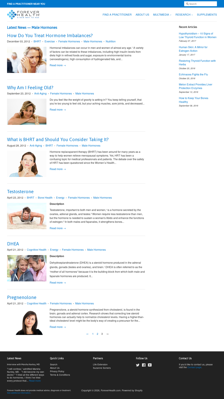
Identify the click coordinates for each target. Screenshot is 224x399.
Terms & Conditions (60, 374)
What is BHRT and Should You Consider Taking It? (58, 139)
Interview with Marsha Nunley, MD (23, 364)
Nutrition (111, 41)
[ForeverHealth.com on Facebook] (144, 365)
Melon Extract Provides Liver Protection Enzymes (195, 86)
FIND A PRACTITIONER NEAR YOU (26, 3)
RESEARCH (183, 14)
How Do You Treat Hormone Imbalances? (50, 35)
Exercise (50, 41)
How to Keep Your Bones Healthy (193, 99)
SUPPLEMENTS (207, 14)
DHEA (13, 243)
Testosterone (20, 191)
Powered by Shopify (132, 390)
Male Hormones (93, 41)
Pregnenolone (21, 297)
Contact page (194, 367)
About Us (55, 367)
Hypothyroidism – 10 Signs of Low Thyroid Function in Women (197, 35)
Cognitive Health (36, 249)
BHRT (37, 41)
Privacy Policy (57, 371)
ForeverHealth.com (111, 390)
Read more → (58, 65)
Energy (60, 197)
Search (53, 364)
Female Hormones (69, 41)
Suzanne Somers (102, 367)
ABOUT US (142, 14)
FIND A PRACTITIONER (117, 14)
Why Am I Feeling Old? (30, 87)
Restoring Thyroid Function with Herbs (197, 62)
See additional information (19, 392)
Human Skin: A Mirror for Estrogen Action (193, 49)
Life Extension (100, 364)
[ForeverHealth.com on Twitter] (138, 365)
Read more (35, 380)
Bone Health (45, 197)
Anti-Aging (40, 93)
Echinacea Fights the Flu (193, 74)
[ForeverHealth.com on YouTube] (150, 365)
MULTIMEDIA (161, 14)
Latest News (16, 27)
